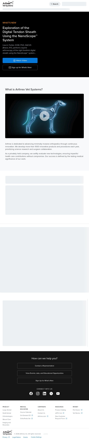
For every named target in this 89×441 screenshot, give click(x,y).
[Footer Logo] (7, 432)
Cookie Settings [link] (36, 437)
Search (54, 4)
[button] (20, 67)
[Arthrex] (8, 4)
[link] (20, 60)
